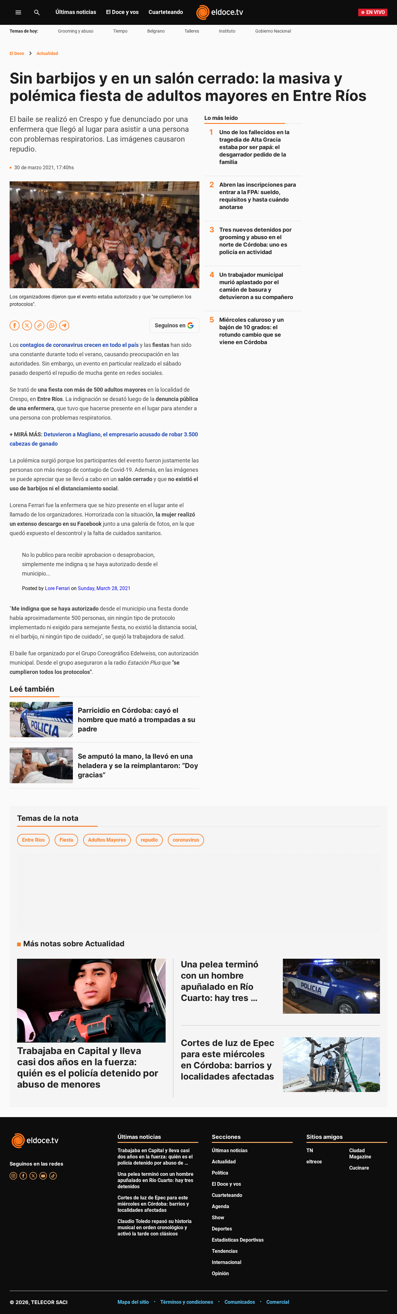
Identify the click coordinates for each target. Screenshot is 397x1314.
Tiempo (120, 31)
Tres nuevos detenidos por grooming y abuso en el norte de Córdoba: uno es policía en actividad (255, 240)
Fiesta (66, 840)
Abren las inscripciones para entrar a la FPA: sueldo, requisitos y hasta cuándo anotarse (257, 195)
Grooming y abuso (75, 31)
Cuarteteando (166, 12)
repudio (149, 840)
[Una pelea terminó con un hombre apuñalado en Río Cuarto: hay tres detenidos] (331, 986)
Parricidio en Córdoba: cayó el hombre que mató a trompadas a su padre (137, 719)
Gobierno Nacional (273, 31)
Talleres (192, 31)
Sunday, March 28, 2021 (104, 588)
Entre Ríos (33, 840)
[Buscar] (37, 12)
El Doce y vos (122, 12)
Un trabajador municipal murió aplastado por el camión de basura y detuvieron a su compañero (256, 285)
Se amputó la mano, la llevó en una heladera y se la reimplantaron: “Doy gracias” (139, 765)
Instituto (227, 31)
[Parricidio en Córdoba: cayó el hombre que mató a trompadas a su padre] (41, 720)
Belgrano (156, 31)
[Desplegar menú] (13, 12)
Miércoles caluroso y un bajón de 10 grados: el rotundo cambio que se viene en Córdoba (251, 330)
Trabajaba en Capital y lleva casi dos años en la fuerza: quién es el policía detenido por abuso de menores (87, 1067)
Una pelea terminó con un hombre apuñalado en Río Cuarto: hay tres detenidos (221, 986)
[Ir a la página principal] (219, 12)
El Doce (17, 53)
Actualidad (47, 53)
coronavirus (186, 840)
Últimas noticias (76, 12)
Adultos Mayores (107, 840)
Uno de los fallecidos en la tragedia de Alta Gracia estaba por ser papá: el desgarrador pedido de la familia (254, 147)
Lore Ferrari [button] (57, 588)
